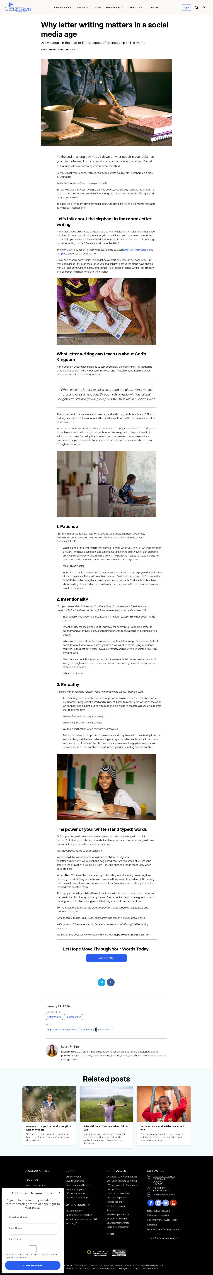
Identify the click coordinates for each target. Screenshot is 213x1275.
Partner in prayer (116, 1205)
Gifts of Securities (75, 1193)
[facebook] (150, 1202)
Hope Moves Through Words (62, 1029)
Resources (113, 1210)
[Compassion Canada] (18, 7)
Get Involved (116, 1170)
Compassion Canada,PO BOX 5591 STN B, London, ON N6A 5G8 (164, 1180)
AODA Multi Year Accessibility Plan (163, 1229)
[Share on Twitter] (101, 982)
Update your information (79, 1214)
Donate (81, 7)
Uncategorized (73, 1016)
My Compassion (74, 1210)
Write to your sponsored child (82, 1219)
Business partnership (118, 1214)
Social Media (104, 1029)
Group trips (114, 1189)
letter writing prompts (135, 249)
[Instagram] (158, 1202)
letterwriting (87, 1029)
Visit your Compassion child (122, 1180)
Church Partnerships (118, 1222)
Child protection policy (158, 1215)
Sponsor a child (62, 7)
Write (97, 7)
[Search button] (196, 7)
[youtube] (173, 1202)
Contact (153, 7)
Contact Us (156, 1170)
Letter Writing (54, 1016)
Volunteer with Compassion (122, 1176)
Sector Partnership (117, 1218)
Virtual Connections (119, 1193)
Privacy (166, 1210)
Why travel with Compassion (123, 1185)
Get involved (113, 7)
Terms (157, 1210)
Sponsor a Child (37, 1170)
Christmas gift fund (117, 1197)
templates (62, 253)
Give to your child (75, 1180)
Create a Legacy (75, 1189)
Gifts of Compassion (77, 1197)
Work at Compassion (118, 1226)
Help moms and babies (78, 1185)
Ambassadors (114, 1201)
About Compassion (35, 1185)
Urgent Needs (73, 1176)
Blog (110, 1234)
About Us (32, 1179)
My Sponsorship (78, 1204)
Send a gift (71, 1223)
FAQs (149, 1210)
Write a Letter (106, 958)
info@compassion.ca (164, 1194)
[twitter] (165, 1202)
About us (135, 7)
